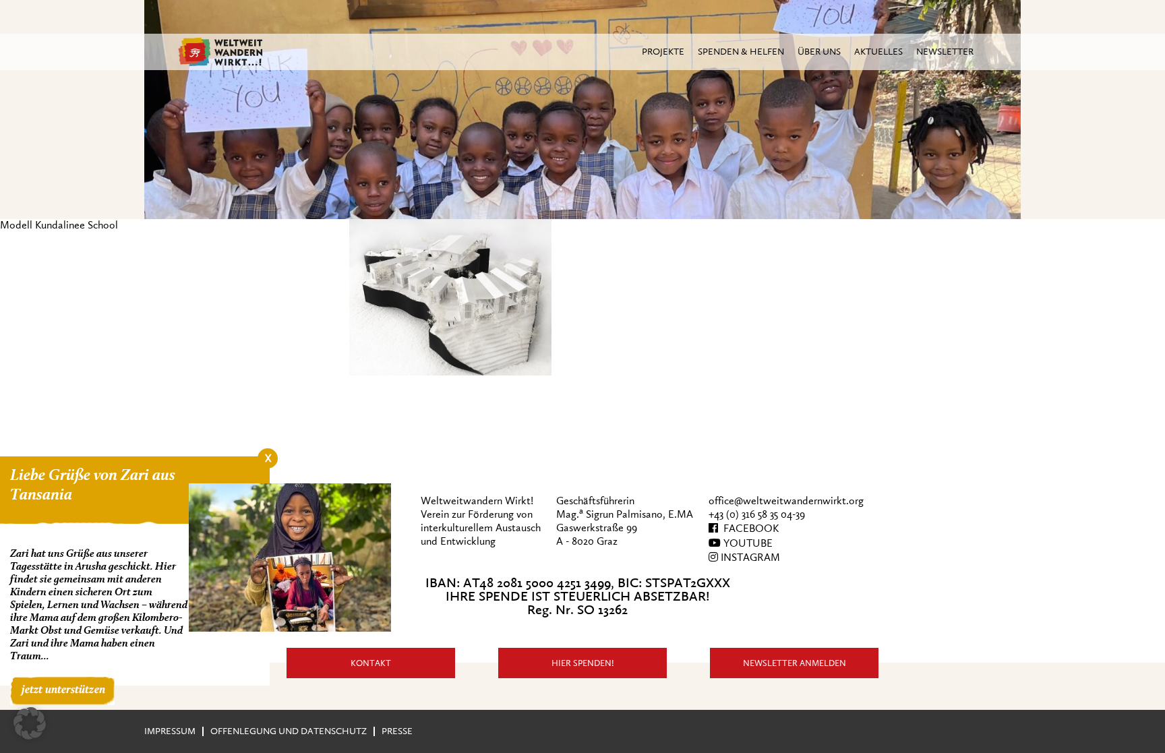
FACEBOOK (748, 528)
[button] (29, 723)
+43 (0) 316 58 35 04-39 (757, 514)
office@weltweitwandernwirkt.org (786, 501)
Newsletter (945, 52)
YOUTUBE (747, 543)
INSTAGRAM (749, 557)
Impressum (170, 731)
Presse (397, 731)
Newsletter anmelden (794, 663)
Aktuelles (878, 52)
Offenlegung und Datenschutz (288, 731)
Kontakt (371, 663)
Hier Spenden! (582, 663)
